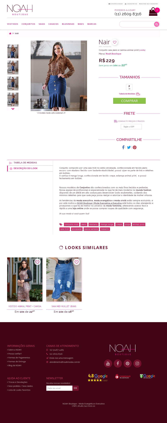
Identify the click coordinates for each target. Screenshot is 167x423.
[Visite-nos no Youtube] (108, 363)
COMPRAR (129, 100)
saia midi (64, 229)
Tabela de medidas (24, 162)
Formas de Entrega (17, 361)
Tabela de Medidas (127, 94)
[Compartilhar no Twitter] (129, 147)
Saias (42, 24)
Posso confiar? (15, 353)
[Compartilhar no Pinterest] (134, 147)
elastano (94, 224)
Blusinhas (68, 24)
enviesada (77, 229)
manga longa (107, 224)
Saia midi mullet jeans (64, 306)
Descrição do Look (25, 168)
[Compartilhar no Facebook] (123, 147)
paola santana (91, 229)
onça (127, 224)
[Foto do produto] (13, 51)
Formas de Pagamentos (19, 357)
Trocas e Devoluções (17, 382)
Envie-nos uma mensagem (61, 358)
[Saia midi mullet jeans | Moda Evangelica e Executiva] (64, 279)
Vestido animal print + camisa (24, 306)
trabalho (105, 229)
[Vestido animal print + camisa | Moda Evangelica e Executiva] (24, 279)
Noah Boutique (113, 54)
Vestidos (12, 24)
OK (75, 388)
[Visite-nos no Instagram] (137, 363)
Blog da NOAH (14, 365)
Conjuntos (28, 24)
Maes (81, 24)
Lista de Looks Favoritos (19, 390)
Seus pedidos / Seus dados (20, 386)
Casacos (54, 24)
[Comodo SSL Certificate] (122, 376)
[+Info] (142, 50)
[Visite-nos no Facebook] (118, 363)
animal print (138, 224)
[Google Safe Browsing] (147, 376)
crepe (119, 224)
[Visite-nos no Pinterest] (128, 363)
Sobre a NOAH (15, 349)
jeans (83, 224)
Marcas (91, 24)
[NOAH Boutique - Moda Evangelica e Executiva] (19, 10)
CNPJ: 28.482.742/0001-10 (83, 406)
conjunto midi (71, 224)
